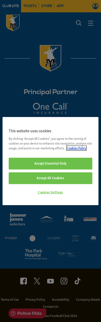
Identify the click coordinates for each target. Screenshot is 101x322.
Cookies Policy (76, 148)
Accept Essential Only (50, 163)
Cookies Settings (50, 192)
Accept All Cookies (50, 178)
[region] (50, 161)
